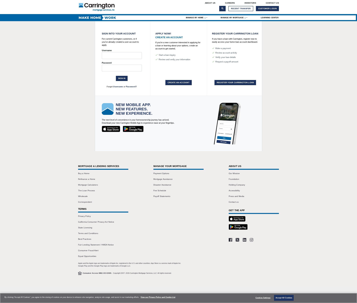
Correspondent (85, 202)
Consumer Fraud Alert (88, 250)
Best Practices (84, 239)
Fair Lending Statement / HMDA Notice (96, 245)
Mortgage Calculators (88, 185)
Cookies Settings (262, 298)
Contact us (234, 202)
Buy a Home (83, 173)
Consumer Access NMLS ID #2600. (97, 273)
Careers (230, 3)
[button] (237, 219)
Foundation (234, 179)
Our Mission (234, 173)
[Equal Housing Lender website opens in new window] (80, 273)
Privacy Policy (84, 216)
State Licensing (85, 227)
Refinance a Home (86, 179)
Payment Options (161, 173)
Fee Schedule (159, 190)
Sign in (121, 78)
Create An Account (179, 82)
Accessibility (234, 190)
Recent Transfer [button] (241, 8)
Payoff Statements (161, 196)
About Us (210, 3)
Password (107, 63)
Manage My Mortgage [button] (232, 18)
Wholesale (83, 196)
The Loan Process (86, 190)
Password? (131, 86)
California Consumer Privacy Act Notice (96, 222)
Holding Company (237, 185)
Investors (250, 3)
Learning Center (269, 18)
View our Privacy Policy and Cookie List (158, 297)
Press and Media (236, 196)
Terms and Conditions (88, 233)
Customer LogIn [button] (267, 8)
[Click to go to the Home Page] (96, 7)
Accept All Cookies (284, 298)
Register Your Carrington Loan (235, 82)
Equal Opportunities (87, 256)
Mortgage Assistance (163, 179)
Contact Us (272, 3)
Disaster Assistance (162, 185)
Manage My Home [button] (195, 18)
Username (107, 50)
